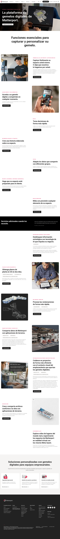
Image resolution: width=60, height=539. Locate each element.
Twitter (50, 507)
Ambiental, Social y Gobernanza (23, 513)
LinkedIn (52, 507)
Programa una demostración (7, 24)
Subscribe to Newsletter (24, 508)
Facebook (48, 507)
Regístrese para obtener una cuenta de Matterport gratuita (16, 509)
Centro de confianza (41, 513)
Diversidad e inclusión (24, 511)
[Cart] (58, 1)
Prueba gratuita (45, 1)
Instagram (54, 507)
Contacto (51, 1)
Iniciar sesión (55, 1)
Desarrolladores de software (7, 511)
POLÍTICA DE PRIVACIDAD (44, 526)
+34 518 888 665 (51, 517)
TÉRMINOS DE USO (38, 526)
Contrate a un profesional (7, 512)
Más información (37, 77)
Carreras (22, 514)
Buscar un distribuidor (6, 508)
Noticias (31, 508)
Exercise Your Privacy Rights (39, 527)
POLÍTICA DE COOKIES (51, 526)
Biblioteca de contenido (42, 510)
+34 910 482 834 (51, 514)
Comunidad (40, 514)
